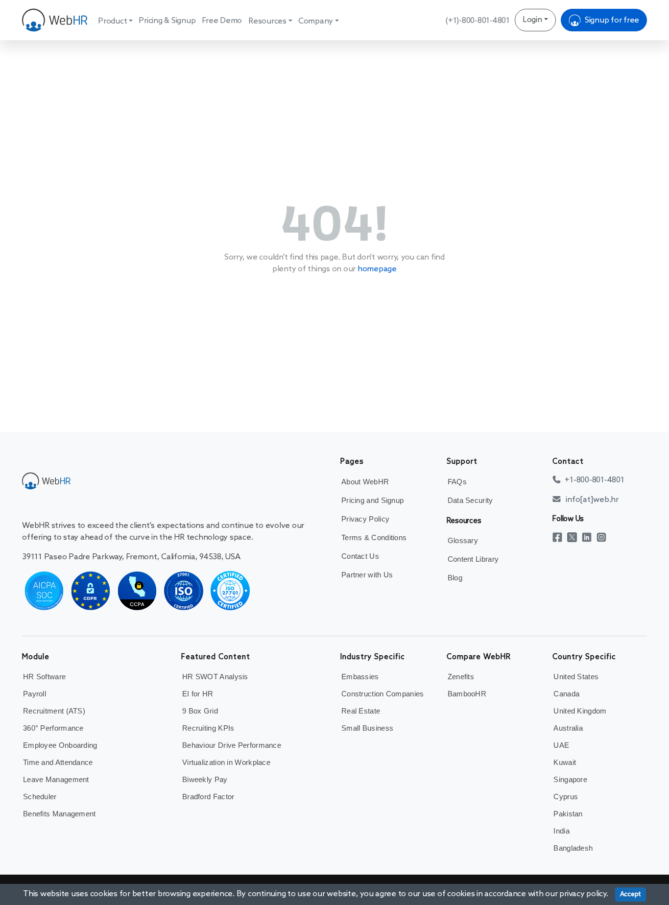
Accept (631, 894)
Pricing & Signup (167, 20)
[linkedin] (589, 537)
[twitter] (574, 537)
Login (532, 19)
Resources (267, 21)
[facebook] (559, 537)
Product (112, 21)
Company (315, 21)
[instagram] (604, 537)
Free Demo (222, 20)
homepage (377, 269)
